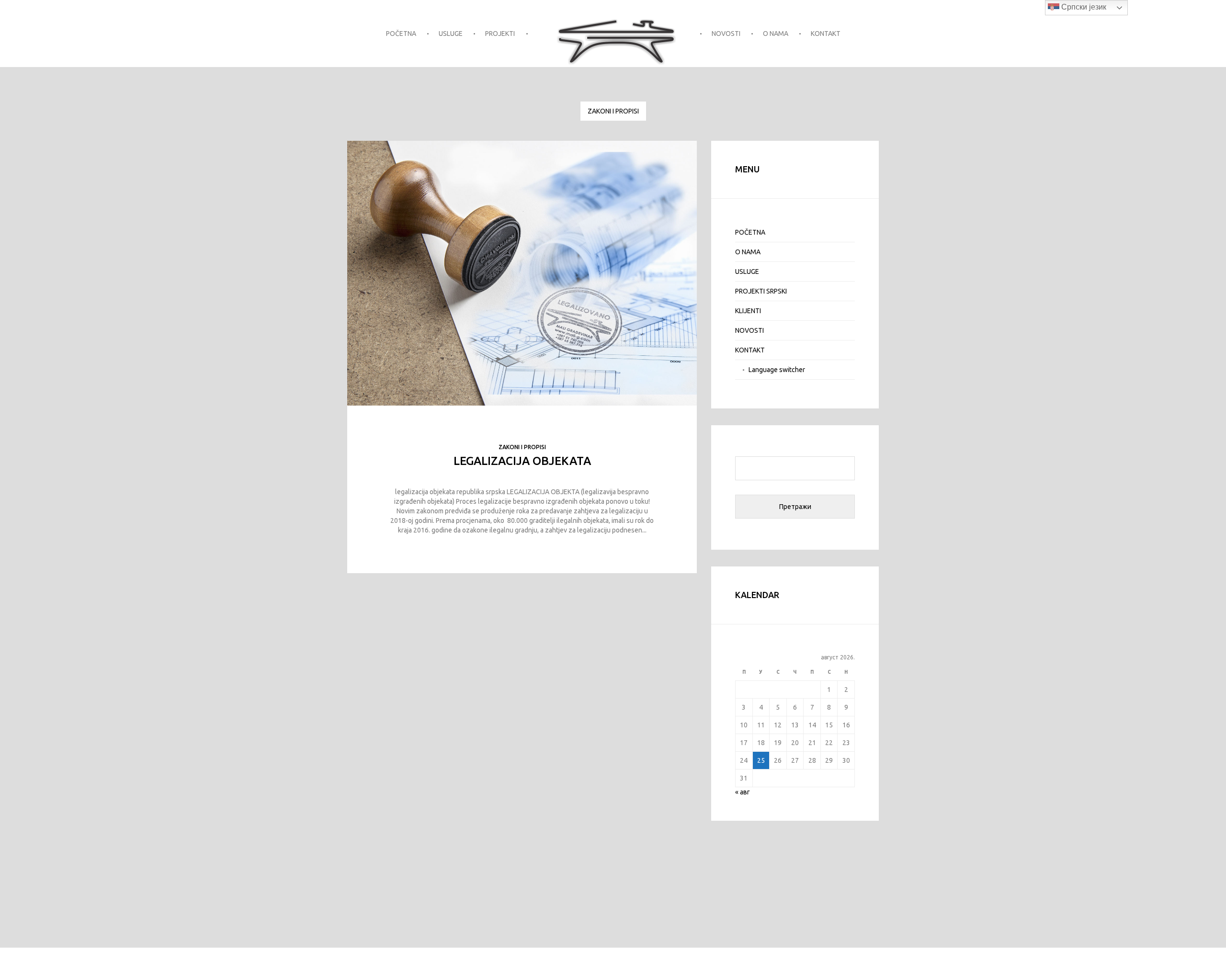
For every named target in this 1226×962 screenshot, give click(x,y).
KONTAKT (825, 33)
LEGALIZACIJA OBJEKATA (522, 460)
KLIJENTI (748, 311)
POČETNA (401, 33)
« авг (742, 792)
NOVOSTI (726, 33)
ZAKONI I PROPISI (613, 111)
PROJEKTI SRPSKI (761, 291)
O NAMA (775, 33)
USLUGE (451, 33)
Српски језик (1082, 7)
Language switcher (777, 369)
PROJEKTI (500, 33)
